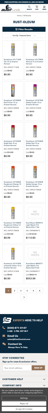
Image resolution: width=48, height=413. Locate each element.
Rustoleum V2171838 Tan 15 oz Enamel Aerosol (12, 61)
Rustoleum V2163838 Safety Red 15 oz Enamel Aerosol (34, 143)
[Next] (24, 297)
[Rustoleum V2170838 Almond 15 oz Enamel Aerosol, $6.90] (35, 50)
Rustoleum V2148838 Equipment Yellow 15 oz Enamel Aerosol (12, 225)
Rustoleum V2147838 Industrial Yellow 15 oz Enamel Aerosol (13, 265)
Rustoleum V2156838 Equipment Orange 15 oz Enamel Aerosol (12, 184)
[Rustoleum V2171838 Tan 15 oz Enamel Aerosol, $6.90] (13, 50)
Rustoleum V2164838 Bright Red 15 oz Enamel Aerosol (12, 143)
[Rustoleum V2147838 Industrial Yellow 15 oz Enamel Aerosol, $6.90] (13, 254)
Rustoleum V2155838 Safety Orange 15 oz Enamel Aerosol (34, 184)
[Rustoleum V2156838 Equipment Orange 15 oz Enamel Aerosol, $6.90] (13, 172)
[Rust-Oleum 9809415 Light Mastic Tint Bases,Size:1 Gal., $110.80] (35, 213)
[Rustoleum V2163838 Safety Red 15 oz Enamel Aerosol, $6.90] (35, 131)
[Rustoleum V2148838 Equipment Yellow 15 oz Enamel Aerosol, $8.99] (13, 213)
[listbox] (28, 35)
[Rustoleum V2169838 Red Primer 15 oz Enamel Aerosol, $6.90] (13, 90)
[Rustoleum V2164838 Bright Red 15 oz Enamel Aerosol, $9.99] (13, 131)
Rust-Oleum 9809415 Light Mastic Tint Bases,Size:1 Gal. (34, 225)
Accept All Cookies (24, 409)
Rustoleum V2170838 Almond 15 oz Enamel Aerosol (34, 61)
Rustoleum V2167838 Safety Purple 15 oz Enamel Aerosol (34, 102)
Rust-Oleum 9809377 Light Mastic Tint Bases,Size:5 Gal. (34, 265)
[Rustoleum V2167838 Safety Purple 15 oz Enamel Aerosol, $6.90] (35, 90)
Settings (24, 398)
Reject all (24, 403)
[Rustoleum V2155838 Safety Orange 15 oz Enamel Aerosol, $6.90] (35, 172)
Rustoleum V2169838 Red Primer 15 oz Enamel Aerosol (12, 102)
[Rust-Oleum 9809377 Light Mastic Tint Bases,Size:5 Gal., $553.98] (35, 254)
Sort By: (16, 35)
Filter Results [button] (25, 29)
